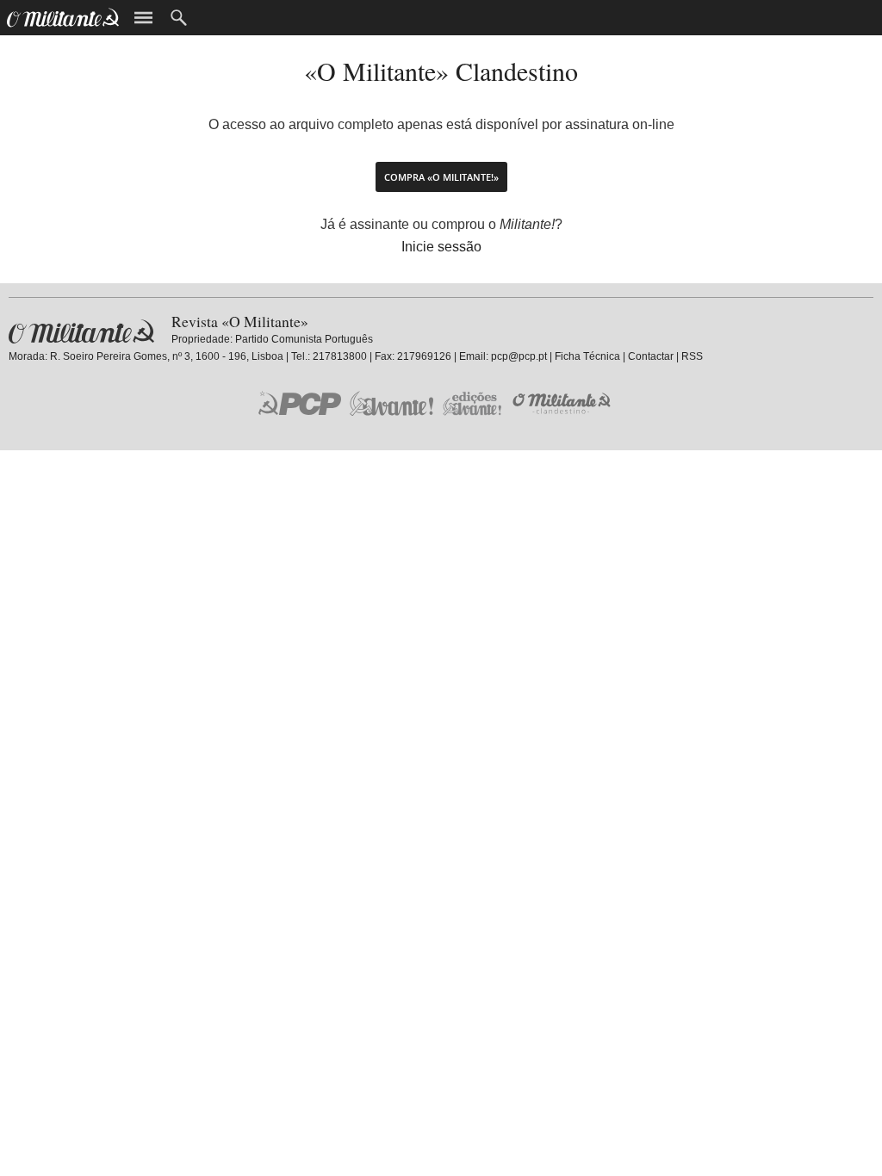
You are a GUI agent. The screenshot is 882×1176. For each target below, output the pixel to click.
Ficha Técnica (587, 356)
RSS (692, 356)
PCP (299, 403)
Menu (143, 17)
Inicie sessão (441, 246)
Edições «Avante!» (472, 403)
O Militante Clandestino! (563, 403)
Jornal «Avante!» (391, 403)
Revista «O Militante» (81, 331)
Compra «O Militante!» (441, 176)
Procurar (178, 17)
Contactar (651, 356)
